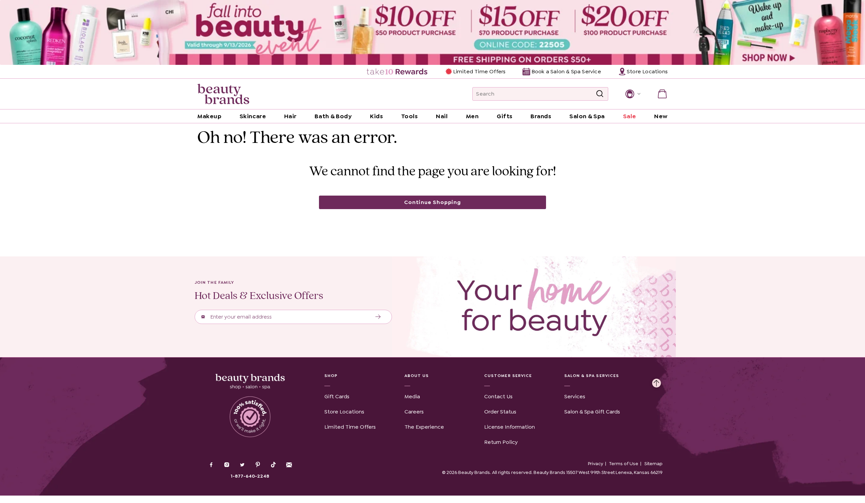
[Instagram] (226, 465)
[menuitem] (397, 71)
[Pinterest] (257, 465)
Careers (414, 411)
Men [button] (472, 116)
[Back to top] (656, 381)
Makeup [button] (209, 116)
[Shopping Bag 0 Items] (662, 94)
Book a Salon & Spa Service (566, 71)
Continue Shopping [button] (432, 202)
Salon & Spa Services (591, 376)
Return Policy (501, 442)
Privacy (595, 463)
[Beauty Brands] (223, 93)
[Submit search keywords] (599, 93)
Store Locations (344, 411)
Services (574, 396)
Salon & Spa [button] (587, 116)
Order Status (500, 411)
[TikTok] (273, 464)
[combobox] (540, 93)
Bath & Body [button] (333, 116)
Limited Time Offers (479, 71)
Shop (331, 376)
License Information (509, 426)
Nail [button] (442, 116)
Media (412, 396)
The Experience (424, 426)
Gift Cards (336, 396)
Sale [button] (629, 116)
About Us (416, 376)
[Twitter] (242, 465)
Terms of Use (623, 463)
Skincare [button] (253, 116)
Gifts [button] (505, 116)
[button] (632, 94)
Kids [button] (376, 116)
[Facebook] (211, 465)
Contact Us (498, 396)
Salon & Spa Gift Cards (592, 411)
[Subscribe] (378, 317)
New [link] (661, 116)
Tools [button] (409, 116)
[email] (289, 464)
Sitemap (653, 463)
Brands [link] (540, 116)
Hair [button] (290, 116)
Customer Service (508, 376)
